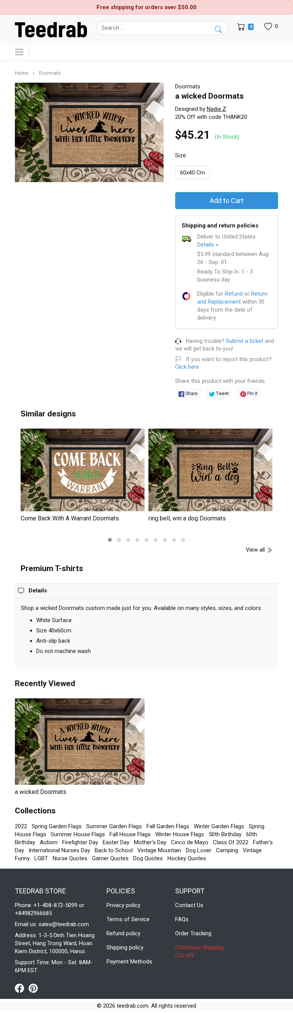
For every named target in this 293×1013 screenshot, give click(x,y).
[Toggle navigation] (19, 52)
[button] (109, 540)
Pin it (252, 393)
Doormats (50, 73)
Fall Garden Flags (167, 826)
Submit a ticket (244, 341)
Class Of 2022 (230, 842)
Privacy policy (123, 905)
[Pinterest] (33, 987)
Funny (22, 858)
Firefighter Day (80, 842)
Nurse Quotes (70, 858)
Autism (49, 842)
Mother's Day (150, 842)
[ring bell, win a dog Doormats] (210, 470)
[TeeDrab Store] (51, 29)
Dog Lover (198, 850)
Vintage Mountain (159, 850)
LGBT (41, 858)
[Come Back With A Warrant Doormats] (83, 470)
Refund (234, 293)
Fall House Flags (130, 834)
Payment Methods (129, 961)
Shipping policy (124, 947)
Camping (227, 850)
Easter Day (116, 842)
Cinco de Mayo (189, 842)
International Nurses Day (59, 850)
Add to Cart (226, 201)
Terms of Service (128, 919)
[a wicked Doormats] (80, 741)
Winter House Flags (179, 834)
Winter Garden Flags (219, 826)
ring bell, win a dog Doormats (187, 518)
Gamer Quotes (110, 858)
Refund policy (123, 933)
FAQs (181, 919)
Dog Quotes (148, 858)
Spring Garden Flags (57, 826)
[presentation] (29, 475)
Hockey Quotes (186, 858)
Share (191, 393)
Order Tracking (193, 933)
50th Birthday (225, 834)
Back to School (114, 850)
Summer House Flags (78, 834)
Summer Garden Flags (114, 826)
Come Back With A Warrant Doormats (70, 518)
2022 (21, 826)
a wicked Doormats (40, 791)
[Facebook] (22, 987)
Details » (207, 244)
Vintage (252, 850)
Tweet (222, 393)
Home (22, 73)
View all (256, 549)
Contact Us (189, 905)
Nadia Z (216, 109)
